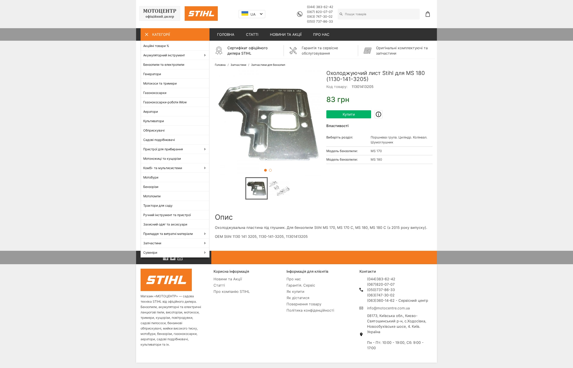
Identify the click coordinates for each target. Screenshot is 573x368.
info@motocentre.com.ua (388, 308)
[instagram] (180, 257)
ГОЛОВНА (225, 34)
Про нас (293, 279)
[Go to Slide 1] (265, 170)
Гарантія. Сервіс (300, 285)
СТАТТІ (252, 34)
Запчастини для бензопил (268, 64)
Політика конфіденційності (310, 310)
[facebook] (165, 257)
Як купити (295, 291)
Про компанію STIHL (232, 291)
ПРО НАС (321, 34)
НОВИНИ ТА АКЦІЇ (285, 34)
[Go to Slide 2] (270, 170)
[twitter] (172, 257)
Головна (220, 64)
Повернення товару (303, 304)
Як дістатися (297, 298)
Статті (219, 285)
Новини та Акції (228, 279)
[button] (268, 123)
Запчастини (238, 64)
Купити (349, 114)
